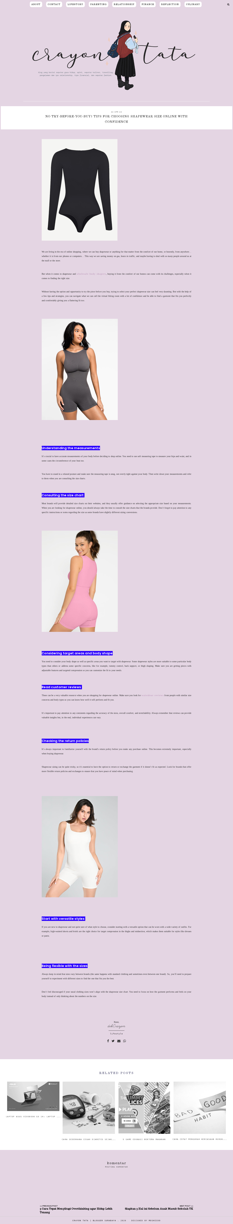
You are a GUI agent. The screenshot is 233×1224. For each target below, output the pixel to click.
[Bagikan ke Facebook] (108, 1041)
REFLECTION (170, 4)
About (36, 4)
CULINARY (193, 4)
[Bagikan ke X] (113, 1041)
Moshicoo (155, 1221)
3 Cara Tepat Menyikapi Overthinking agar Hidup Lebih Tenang (76, 1210)
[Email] (119, 1041)
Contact (54, 4)
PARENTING (98, 4)
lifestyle (116, 1034)
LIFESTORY (75, 4)
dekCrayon (116, 1026)
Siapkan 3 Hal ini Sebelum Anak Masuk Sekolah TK (159, 1208)
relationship (124, 4)
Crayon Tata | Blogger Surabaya (94, 1221)
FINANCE (148, 4)
